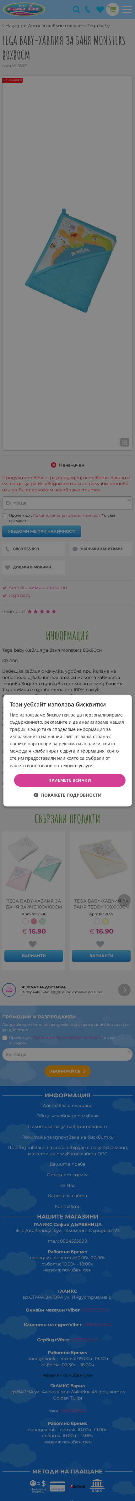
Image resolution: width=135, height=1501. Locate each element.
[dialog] (67, 751)
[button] (68, 795)
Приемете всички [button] (69, 780)
